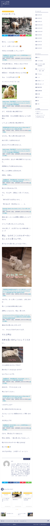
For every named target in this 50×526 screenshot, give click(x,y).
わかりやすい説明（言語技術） (41, 65)
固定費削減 (39, 90)
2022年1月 (39, 21)
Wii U (38, 57)
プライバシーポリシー (7, 524)
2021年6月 (39, 44)
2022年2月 (39, 18)
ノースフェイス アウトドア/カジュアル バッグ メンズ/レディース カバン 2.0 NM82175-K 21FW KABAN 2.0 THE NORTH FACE (17, 317)
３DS (38, 103)
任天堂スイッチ (40, 80)
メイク (38, 77)
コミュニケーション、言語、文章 (8, 11)
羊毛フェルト (40, 97)
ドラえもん (39, 74)
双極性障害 (39, 87)
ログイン (38, 111)
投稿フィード (39, 113)
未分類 (38, 94)
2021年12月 (39, 24)
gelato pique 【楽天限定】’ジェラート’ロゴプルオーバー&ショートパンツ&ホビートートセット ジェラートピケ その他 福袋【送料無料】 (16, 103)
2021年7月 (39, 41)
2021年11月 (39, 28)
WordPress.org (40, 116)
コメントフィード (40, 115)
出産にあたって (40, 84)
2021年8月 (39, 38)
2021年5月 (39, 48)
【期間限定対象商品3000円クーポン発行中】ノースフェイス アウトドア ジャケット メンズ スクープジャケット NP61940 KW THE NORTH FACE (17, 291)
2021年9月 (39, 34)
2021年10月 (39, 31)
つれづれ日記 (40, 60)
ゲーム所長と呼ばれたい (5, 4)
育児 (38, 100)
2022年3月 (39, 14)
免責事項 (14, 524)
